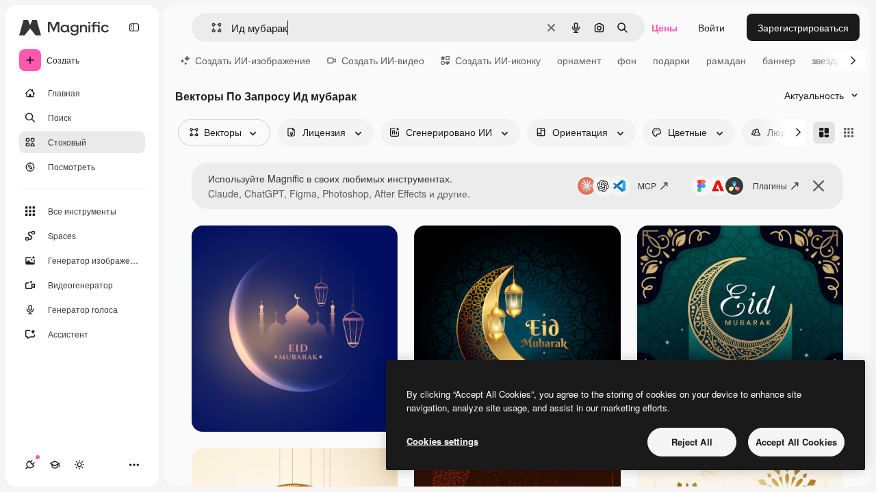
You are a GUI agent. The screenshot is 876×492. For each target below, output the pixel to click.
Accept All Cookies (796, 441)
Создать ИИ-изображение (253, 60)
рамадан (726, 60)
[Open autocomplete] (211, 28)
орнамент (579, 60)
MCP (647, 185)
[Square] (849, 133)
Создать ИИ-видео (383, 60)
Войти (711, 27)
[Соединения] (30, 465)
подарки (671, 60)
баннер (778, 60)
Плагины (770, 185)
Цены (665, 27)
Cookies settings (442, 441)
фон (626, 60)
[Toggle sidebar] (134, 27)
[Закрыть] (818, 186)
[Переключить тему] (79, 465)
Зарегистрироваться (803, 27)
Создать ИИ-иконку (498, 60)
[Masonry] (824, 133)
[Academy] (55, 465)
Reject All (691, 441)
